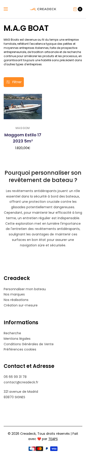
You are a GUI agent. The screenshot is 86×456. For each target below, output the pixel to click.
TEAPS (53, 439)
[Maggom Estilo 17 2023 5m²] (23, 107)
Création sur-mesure (21, 305)
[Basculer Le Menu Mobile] (9, 9)
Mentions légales (17, 338)
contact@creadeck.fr (21, 382)
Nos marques (14, 294)
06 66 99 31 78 (15, 376)
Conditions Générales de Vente (29, 344)
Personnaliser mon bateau (25, 289)
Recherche (12, 333)
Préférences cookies (20, 349)
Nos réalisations (16, 300)
